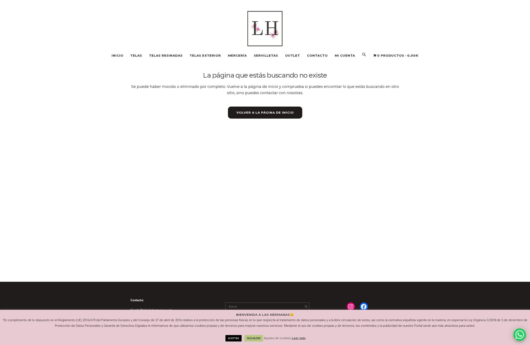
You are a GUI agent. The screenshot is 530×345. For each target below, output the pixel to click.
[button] (364, 55)
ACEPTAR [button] (233, 338)
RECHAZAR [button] (254, 338)
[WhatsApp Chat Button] (519, 334)
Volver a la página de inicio (265, 112)
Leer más (299, 338)
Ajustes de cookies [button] (277, 338)
